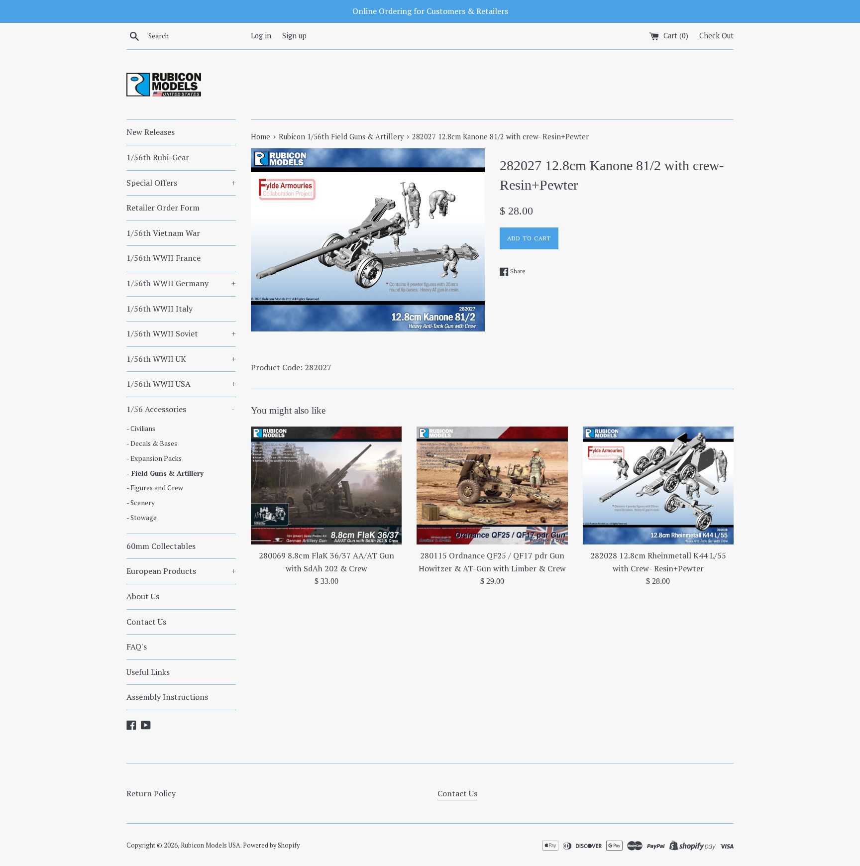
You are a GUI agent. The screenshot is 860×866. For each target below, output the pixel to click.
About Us (142, 596)
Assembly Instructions (167, 696)
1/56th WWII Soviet (181, 333)
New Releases (150, 131)
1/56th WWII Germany (181, 283)
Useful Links (148, 671)
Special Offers (181, 182)
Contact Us (146, 621)
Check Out (716, 35)
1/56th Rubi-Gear (157, 157)
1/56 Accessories (180, 409)
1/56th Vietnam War (163, 232)
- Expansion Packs (154, 458)
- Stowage (141, 517)
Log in (261, 35)
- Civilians (140, 428)
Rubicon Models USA (210, 845)
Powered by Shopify (271, 845)
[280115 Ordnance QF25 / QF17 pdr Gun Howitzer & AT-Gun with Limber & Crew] (492, 485)
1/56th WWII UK (181, 358)
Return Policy (151, 793)
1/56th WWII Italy (159, 308)
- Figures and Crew (154, 487)
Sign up (294, 35)
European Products (181, 570)
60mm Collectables (161, 546)
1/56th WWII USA (181, 383)
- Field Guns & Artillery (165, 473)
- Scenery (140, 502)
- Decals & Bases (151, 443)
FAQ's (136, 646)
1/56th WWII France (163, 257)
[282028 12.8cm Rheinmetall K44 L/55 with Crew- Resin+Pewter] (658, 485)
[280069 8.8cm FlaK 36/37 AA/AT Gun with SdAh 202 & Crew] (326, 485)
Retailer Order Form (163, 207)
